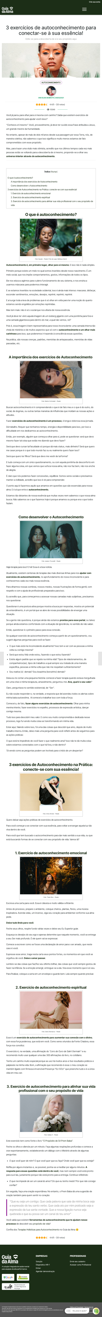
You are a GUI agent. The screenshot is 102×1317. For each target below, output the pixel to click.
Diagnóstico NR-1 (43, 1265)
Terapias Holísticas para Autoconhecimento (38, 1229)
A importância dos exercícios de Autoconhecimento (34, 181)
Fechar (54, 172)
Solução (39, 1261)
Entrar (38, 1268)
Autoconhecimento (51, 82)
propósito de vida (41, 1223)
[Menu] (83, 9)
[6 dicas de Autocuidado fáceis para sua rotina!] (100, 658)
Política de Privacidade (76, 1307)
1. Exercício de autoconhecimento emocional (31, 193)
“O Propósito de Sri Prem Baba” (57, 1140)
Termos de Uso (88, 1307)
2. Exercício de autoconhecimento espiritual (30, 197)
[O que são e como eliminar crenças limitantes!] (2, 658)
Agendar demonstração (45, 1271)
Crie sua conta (94, 2)
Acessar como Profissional (80, 1265)
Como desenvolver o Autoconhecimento (29, 185)
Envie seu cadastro (77, 1261)
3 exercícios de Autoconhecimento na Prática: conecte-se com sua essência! (42, 189)
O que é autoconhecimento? (20, 177)
